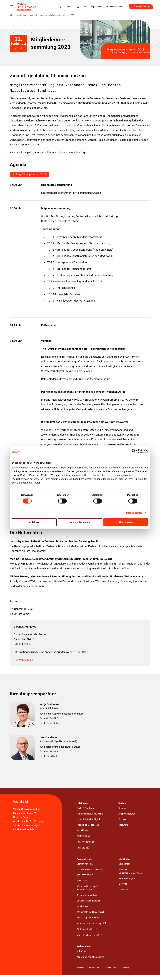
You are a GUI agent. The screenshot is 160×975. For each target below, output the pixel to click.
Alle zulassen (125, 522)
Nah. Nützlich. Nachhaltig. (90, 923)
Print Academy (84, 842)
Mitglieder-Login (143, 6)
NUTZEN (122, 884)
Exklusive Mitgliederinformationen (130, 871)
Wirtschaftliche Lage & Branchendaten (87, 888)
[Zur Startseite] (27, 7)
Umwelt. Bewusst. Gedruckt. (90, 869)
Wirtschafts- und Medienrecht (91, 912)
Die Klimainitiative (85, 929)
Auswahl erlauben (80, 522)
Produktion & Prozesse (88, 825)
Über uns (122, 808)
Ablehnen (34, 522)
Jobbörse (81, 951)
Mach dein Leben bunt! (88, 935)
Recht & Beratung (85, 808)
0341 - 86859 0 (22, 825)
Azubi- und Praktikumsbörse (90, 957)
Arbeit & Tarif (83, 906)
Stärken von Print (85, 864)
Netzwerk (123, 825)
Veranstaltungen (126, 878)
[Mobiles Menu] (11, 6)
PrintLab (81, 847)
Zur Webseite (22, 660)
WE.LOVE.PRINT (85, 875)
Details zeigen (134, 512)
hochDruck (82, 880)
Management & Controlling (90, 813)
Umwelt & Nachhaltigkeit (88, 819)
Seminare (123, 889)
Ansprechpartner (126, 813)
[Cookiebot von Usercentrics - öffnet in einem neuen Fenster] (134, 451)
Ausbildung (82, 830)
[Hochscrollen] (153, 968)
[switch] (62, 500)
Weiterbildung (83, 836)
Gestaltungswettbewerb (88, 917)
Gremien (122, 819)
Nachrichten (124, 864)
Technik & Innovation (87, 895)
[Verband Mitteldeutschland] (11, 15)
